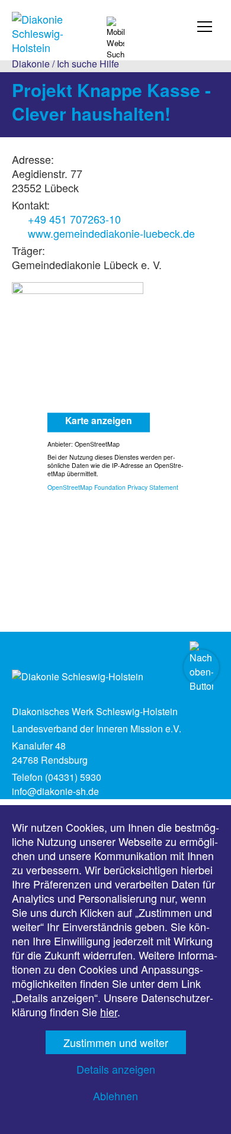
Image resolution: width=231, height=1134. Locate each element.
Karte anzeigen (98, 420)
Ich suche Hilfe (88, 63)
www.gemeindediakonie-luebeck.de (111, 233)
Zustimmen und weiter (115, 1042)
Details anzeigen (115, 1069)
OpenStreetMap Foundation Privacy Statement (112, 486)
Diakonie (31, 63)
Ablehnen (115, 1095)
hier (108, 1011)
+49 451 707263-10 (74, 219)
